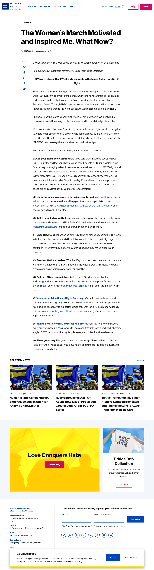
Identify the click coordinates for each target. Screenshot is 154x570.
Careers (13, 525)
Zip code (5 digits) (107, 515)
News (27, 22)
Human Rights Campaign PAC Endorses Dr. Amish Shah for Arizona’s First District (29, 401)
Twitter (104, 277)
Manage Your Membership (20, 508)
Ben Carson (86, 171)
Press (12, 533)
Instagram (42, 281)
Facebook (94, 277)
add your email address (75, 285)
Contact (13, 547)
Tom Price (74, 171)
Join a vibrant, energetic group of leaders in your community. (64, 311)
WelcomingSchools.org (45, 226)
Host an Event (15, 540)
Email (69, 515)
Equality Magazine (17, 515)
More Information (130, 557)
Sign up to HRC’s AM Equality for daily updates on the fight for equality (77, 205)
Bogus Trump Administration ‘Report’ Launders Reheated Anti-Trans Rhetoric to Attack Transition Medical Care (121, 403)
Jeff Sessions (61, 171)
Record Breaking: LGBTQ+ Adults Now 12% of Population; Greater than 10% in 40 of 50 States (76, 403)
